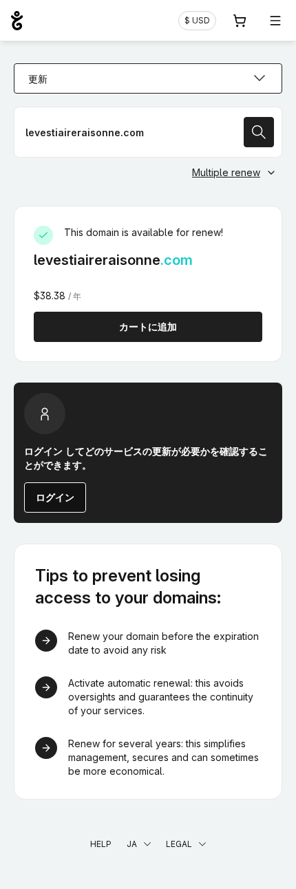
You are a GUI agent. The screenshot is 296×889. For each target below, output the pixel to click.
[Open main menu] (275, 20)
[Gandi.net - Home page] (16, 20)
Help (101, 844)
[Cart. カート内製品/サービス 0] (239, 20)
